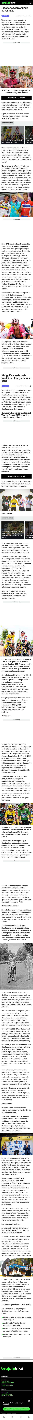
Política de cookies (6, 1394)
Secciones (4, 1380)
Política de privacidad (7, 1395)
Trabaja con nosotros (7, 1385)
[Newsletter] (30, 3)
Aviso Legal (4, 1393)
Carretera (5, 15)
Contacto (3, 1384)
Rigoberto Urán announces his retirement (16, 1409)
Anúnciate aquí (16, 42)
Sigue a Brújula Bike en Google (16, 97)
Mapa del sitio (5, 1381)
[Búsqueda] (27, 3)
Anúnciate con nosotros (7, 1382)
